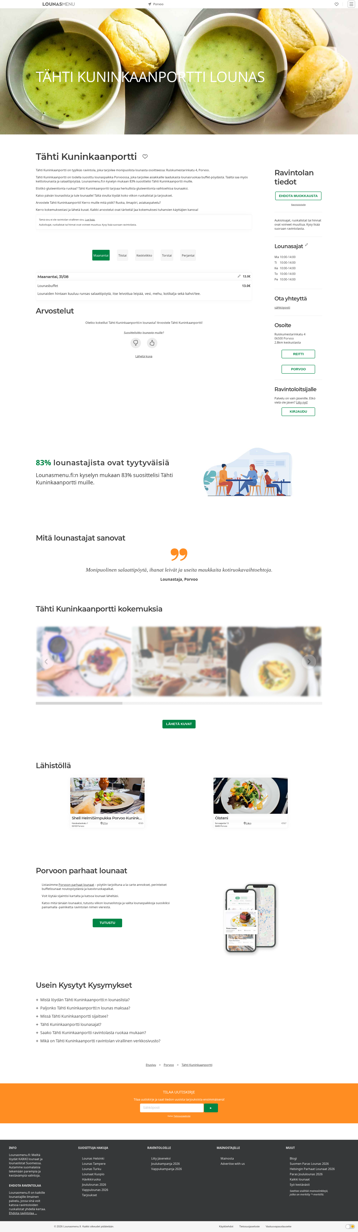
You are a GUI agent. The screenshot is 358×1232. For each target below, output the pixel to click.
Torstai (167, 255)
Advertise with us (233, 1164)
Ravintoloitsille (298, 204)
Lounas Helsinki (93, 1158)
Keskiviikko (144, 255)
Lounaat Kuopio (93, 1174)
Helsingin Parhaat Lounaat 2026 (312, 1169)
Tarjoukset (89, 1195)
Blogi (293, 1158)
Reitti (298, 354)
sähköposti (282, 307)
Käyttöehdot (226, 1226)
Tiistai (122, 255)
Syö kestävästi (300, 1185)
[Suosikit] (336, 4)
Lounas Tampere (94, 1164)
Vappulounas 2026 (95, 1190)
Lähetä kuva (143, 356)
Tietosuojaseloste (182, 1116)
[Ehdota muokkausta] (239, 276)
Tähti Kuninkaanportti (197, 1065)
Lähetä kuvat (179, 724)
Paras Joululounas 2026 (306, 1174)
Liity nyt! (302, 402)
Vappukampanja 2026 (166, 1169)
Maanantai (101, 255)
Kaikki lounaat (300, 1179)
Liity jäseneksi (161, 1158)
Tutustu (107, 923)
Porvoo (298, 369)
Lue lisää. (90, 219)
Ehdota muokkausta (298, 196)
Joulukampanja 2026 (165, 1164)
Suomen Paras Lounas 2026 (309, 1164)
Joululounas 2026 (94, 1185)
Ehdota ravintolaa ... (23, 1213)
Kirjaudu (298, 411)
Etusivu (151, 1065)
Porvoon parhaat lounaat (76, 885)
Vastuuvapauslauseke (278, 1226)
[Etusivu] (58, 4)
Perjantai (188, 255)
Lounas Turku (91, 1169)
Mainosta (227, 1158)
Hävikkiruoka (91, 1179)
